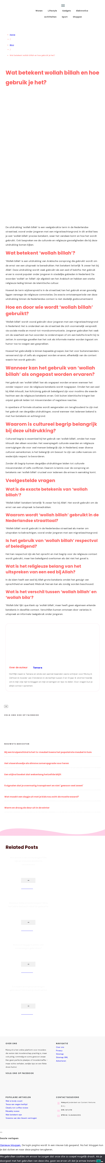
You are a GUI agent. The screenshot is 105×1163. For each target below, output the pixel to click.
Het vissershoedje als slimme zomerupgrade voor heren (36, 763)
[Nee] (102, 1161)
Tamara (37, 667)
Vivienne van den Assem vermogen (21, 1118)
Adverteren (61, 1061)
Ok (98, 1161)
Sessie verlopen (9, 1138)
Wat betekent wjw (14, 1114)
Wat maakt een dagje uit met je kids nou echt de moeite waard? (41, 796)
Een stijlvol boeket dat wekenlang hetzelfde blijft (32, 774)
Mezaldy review (12, 1111)
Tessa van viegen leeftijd (16, 1104)
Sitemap (60, 1054)
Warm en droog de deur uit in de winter (26, 807)
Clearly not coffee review (17, 1107)
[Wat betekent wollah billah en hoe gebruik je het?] (52, 222)
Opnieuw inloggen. (10, 1145)
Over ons (60, 1047)
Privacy (59, 1050)
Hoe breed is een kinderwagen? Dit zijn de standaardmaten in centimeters (28, 861)
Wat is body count (14, 1101)
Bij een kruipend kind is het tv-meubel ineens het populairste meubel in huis (48, 752)
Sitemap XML (62, 1057)
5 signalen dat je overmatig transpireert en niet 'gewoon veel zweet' (43, 785)
